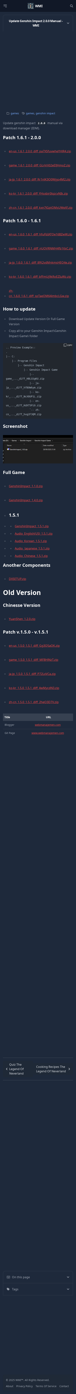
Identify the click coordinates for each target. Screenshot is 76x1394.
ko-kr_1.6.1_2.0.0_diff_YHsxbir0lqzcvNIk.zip (38, 193)
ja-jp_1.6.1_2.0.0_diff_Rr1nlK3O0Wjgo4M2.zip (39, 179)
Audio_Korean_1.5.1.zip (31, 541)
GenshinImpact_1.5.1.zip (32, 526)
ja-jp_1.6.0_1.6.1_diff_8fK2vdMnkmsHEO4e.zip (40, 262)
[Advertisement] (38, 69)
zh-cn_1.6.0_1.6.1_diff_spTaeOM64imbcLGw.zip (39, 293)
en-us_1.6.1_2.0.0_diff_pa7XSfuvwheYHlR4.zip (40, 151)
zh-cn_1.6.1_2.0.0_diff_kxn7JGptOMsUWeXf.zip (40, 208)
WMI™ (19, 1380)
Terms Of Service (46, 1386)
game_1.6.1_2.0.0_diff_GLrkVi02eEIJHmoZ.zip (39, 165)
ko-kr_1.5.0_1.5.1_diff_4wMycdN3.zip (34, 688)
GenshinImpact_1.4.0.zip (26, 500)
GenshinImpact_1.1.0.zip (26, 486)
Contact (64, 1386)
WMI (39, 6)
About (9, 1386)
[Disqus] (38, 1126)
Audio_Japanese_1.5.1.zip (32, 548)
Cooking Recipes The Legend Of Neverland (51, 1069)
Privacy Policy (24, 1386)
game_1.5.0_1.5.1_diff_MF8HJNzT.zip (33, 660)
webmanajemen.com (48, 724)
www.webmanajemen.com (48, 733)
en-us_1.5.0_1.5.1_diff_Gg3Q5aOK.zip (34, 646)
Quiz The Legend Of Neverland (16, 1068)
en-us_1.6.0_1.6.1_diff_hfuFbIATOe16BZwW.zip (40, 234)
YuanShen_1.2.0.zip (22, 619)
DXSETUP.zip (17, 579)
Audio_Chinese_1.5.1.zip (31, 556)
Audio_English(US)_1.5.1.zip (34, 534)
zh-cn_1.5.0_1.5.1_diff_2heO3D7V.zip (34, 702)
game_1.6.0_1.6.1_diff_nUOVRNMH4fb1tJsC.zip (41, 248)
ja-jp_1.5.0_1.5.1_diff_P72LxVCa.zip (32, 674)
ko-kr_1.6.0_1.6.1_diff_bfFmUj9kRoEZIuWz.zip (40, 277)
